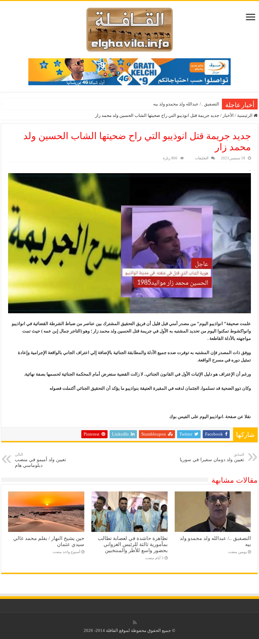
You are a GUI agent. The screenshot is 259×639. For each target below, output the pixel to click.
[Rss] (134, 622)
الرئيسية (245, 115)
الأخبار (228, 115)
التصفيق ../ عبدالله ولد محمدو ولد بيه (186, 103)
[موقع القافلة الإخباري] (129, 28)
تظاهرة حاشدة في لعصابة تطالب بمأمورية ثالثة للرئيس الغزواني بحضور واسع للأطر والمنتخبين (133, 544)
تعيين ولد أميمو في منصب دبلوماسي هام (40, 460)
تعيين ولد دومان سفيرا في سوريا (212, 457)
